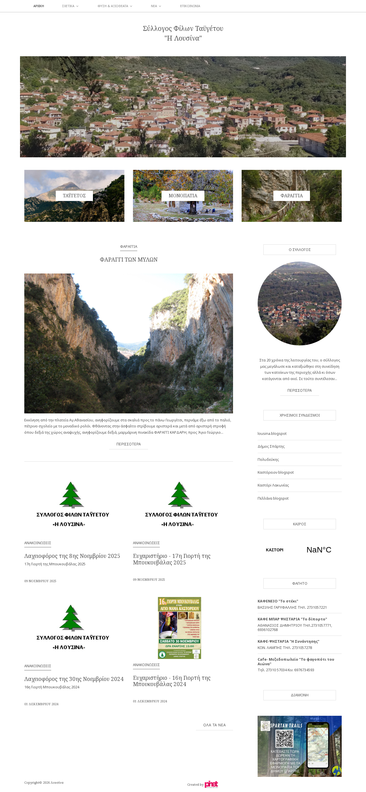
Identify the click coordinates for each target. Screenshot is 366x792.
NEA (154, 6)
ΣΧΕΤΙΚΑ (68, 6)
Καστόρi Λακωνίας (273, 485)
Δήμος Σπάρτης (271, 446)
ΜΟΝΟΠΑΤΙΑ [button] (183, 195)
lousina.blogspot (272, 433)
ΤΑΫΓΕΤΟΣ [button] (74, 195)
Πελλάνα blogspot (273, 498)
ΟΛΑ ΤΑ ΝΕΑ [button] (214, 725)
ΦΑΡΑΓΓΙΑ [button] (292, 195)
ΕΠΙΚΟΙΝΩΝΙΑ (190, 6)
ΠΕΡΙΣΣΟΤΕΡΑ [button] (128, 444)
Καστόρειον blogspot (276, 472)
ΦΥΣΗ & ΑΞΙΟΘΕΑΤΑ (113, 6)
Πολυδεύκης (268, 459)
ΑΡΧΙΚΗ (38, 6)
